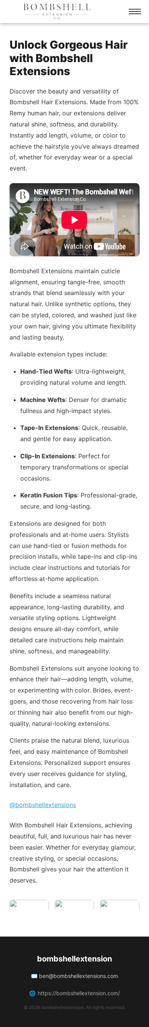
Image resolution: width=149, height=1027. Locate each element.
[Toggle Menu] (135, 11)
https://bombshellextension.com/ (79, 993)
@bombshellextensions (43, 805)
